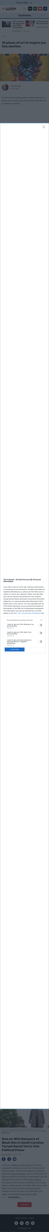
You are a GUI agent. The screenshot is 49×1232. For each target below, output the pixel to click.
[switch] (40, 625)
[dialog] (24, 616)
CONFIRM (14, 649)
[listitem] (24, 620)
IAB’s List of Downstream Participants (27, 613)
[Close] (44, 127)
